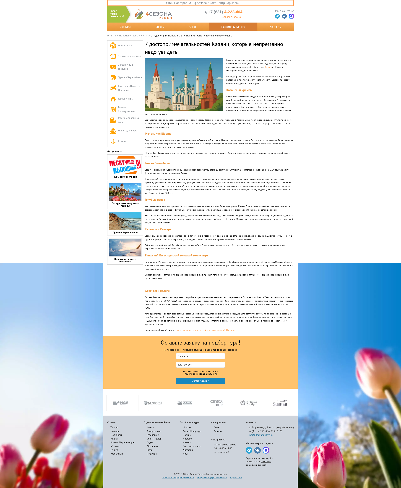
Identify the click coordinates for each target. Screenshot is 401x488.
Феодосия (152, 446)
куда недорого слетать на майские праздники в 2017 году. (205, 330)
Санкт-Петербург (192, 431)
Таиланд (115, 431)
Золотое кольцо (191, 446)
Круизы (122, 141)
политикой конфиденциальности (201, 374)
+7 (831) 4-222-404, (259, 431)
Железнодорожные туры (128, 120)
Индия (114, 438)
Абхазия (115, 446)
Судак (150, 442)
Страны (160, 26)
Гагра (150, 450)
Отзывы (218, 431)
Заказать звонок (232, 17)
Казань (268, 67)
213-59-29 (276, 431)
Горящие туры (125, 98)
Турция (114, 427)
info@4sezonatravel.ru (261, 435)
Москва (187, 427)
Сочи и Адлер (154, 438)
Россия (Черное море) (122, 442)
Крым (186, 453)
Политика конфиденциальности (178, 477)
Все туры (125, 26)
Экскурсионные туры (129, 56)
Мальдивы (116, 435)
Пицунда (152, 453)
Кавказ (187, 435)
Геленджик (153, 435)
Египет (114, 450)
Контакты (275, 26)
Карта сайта (236, 477)
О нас (192, 26)
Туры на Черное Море (130, 77)
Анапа (150, 427)
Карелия (187, 438)
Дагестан (188, 450)
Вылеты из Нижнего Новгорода (129, 88)
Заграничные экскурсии (125, 66)
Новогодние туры (128, 130)
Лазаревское (154, 431)
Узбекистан (116, 453)
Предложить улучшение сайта (212, 477)
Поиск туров (125, 45)
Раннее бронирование (126, 109)
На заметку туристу (233, 26)
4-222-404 (225, 12)
